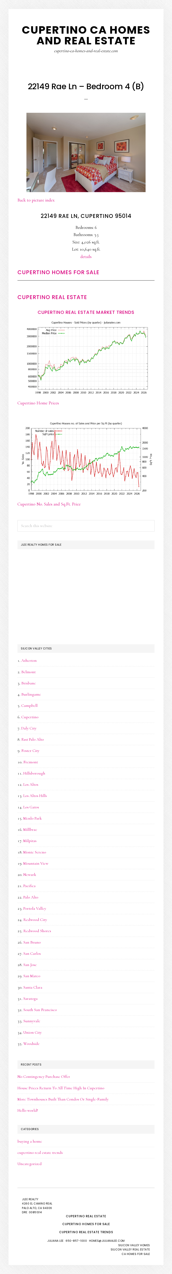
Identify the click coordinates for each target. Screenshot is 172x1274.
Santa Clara (32, 987)
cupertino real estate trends (40, 1152)
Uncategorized (29, 1163)
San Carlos (32, 953)
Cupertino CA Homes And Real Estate (86, 35)
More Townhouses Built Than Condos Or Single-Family (63, 1099)
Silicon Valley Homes (134, 1245)
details (86, 256)
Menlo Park (32, 818)
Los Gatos (31, 807)
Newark (29, 874)
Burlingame (31, 694)
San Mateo (31, 975)
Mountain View (35, 863)
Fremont (30, 762)
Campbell (29, 705)
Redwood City (35, 919)
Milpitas (30, 840)
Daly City (29, 728)
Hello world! (27, 1110)
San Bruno (32, 942)
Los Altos (30, 784)
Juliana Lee (55, 1241)
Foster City (30, 750)
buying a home (29, 1141)
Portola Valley (34, 908)
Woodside (31, 1043)
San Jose (30, 964)
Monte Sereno (34, 852)
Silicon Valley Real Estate (130, 1249)
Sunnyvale (31, 1020)
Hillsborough (34, 773)
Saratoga (30, 998)
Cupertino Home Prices (38, 403)
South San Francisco (40, 1009)
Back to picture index (36, 200)
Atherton (29, 660)
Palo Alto (30, 897)
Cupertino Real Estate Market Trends (86, 312)
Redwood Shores (37, 930)
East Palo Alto (32, 739)
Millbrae (30, 829)
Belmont (28, 671)
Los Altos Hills (35, 795)
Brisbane (28, 683)
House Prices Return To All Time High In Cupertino (60, 1087)
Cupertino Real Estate (52, 297)
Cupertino (30, 716)
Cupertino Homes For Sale (58, 272)
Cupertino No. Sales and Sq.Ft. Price (49, 504)
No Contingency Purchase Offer (43, 1076)
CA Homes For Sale (136, 1254)
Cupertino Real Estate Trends (86, 1232)
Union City (32, 1032)
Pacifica (29, 885)
